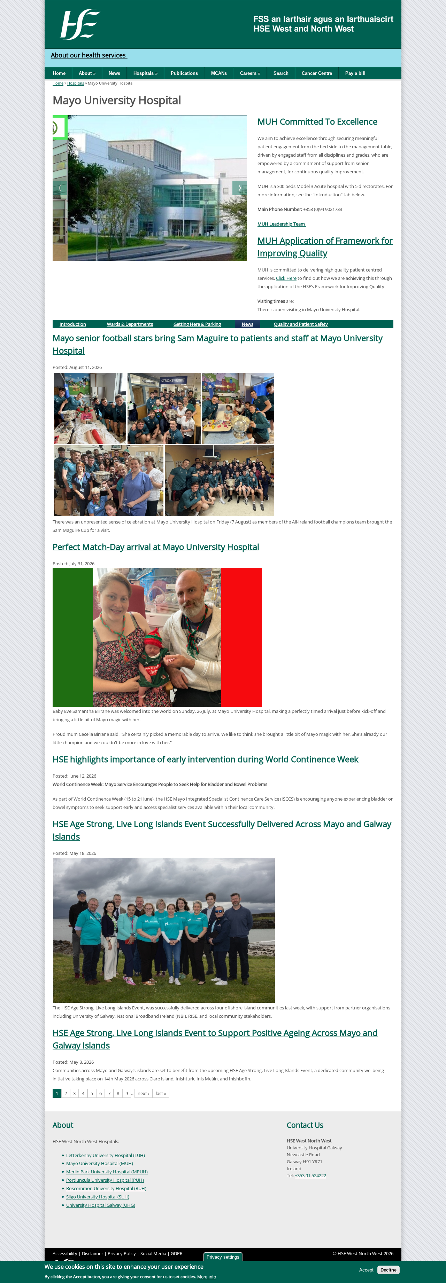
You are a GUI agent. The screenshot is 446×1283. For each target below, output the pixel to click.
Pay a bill (355, 73)
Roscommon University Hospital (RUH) (106, 1188)
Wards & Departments (130, 324)
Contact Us (305, 1125)
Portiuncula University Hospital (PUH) (105, 1180)
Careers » (250, 73)
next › (143, 1093)
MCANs (219, 73)
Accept (366, 1270)
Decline (388, 1270)
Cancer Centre (317, 73)
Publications (184, 73)
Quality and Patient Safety (301, 324)
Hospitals (75, 83)
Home (59, 73)
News (114, 73)
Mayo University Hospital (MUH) (99, 1163)
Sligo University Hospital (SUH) (97, 1197)
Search (281, 73)
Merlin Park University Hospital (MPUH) (107, 1171)
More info (206, 1277)
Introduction (73, 324)
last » (161, 1093)
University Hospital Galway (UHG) (100, 1205)
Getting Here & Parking (197, 324)
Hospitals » (145, 73)
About (63, 1125)
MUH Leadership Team (281, 224)
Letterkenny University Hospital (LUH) (105, 1155)
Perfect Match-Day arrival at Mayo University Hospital (156, 546)
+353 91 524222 (310, 1175)
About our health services (89, 55)
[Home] (77, 24)
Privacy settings (223, 1257)
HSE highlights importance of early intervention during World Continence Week (206, 759)
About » (87, 73)
